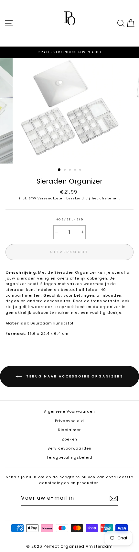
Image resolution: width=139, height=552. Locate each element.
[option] (69, 52)
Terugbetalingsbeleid (69, 457)
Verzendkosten (51, 198)
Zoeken (69, 439)
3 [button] (70, 170)
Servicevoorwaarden (69, 448)
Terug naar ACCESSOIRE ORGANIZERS (74, 376)
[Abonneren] (114, 498)
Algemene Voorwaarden (69, 411)
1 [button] (59, 170)
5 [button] (80, 170)
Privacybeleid (69, 420)
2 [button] (65, 170)
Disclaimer (69, 429)
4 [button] (75, 170)
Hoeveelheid (69, 219)
